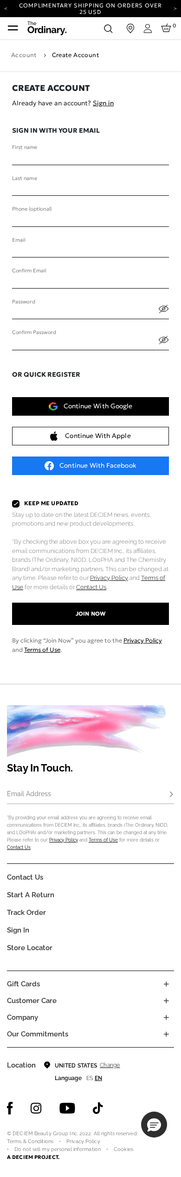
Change (110, 1065)
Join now (90, 613)
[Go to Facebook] (10, 1108)
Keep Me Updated (51, 503)
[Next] (175, 8)
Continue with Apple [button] (97, 435)
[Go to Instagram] (36, 1108)
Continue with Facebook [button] (97, 465)
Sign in (103, 103)
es (89, 1078)
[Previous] (5, 8)
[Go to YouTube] (67, 1108)
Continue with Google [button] (98, 406)
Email (18, 240)
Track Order (26, 912)
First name (24, 147)
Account (24, 55)
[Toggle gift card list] (166, 984)
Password (23, 301)
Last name (24, 178)
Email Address (29, 794)
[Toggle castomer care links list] (166, 1000)
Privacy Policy (109, 577)
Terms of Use (42, 650)
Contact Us (91, 587)
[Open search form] (108, 28)
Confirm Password (34, 332)
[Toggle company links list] (166, 1017)
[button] (154, 1125)
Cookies (123, 1149)
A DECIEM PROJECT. (33, 1157)
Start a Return (30, 895)
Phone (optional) (32, 209)
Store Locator (29, 948)
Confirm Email (29, 271)
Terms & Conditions (30, 1141)
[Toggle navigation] (13, 28)
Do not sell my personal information (57, 1149)
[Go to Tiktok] (98, 1108)
